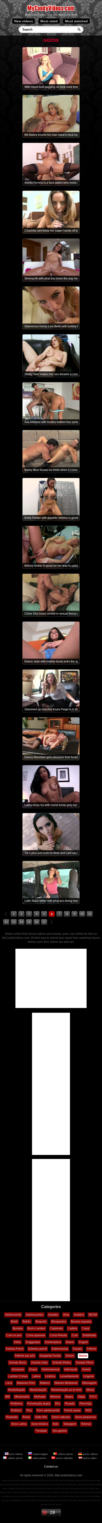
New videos (23, 21)
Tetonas (86, 1424)
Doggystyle (33, 1342)
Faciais (77, 1348)
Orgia (81, 1396)
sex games (74, 1492)
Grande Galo (39, 1362)
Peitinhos (16, 1403)
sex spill (46, 1496)
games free (43, 1480)
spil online (33, 1484)
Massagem (89, 1383)
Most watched (76, 21)
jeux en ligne (96, 1480)
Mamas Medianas (66, 1383)
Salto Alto (41, 1417)
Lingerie (88, 1376)
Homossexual (51, 1369)
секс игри (72, 1500)
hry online (68, 1484)
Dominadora (53, 1342)
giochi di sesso (37, 1496)
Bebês (27, 1321)
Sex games (59, 1430)
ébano (70, 1342)
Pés (57, 1403)
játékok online (88, 1484)
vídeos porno (65, 1454)
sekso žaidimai (62, 1500)
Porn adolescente (48, 1410)
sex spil (61, 1496)
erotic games (56, 1504)
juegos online (74, 1480)
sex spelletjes (95, 1496)
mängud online (13, 1488)
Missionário (21, 1396)
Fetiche (91, 1348)
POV (88, 1410)
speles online (25, 1488)
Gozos (83, 1355)
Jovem (86, 1369)
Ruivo (26, 1417)
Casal (85, 1328)
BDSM (93, 1314)
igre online (70, 1488)
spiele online (85, 1480)
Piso (29, 1410)
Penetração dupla (38, 1403)
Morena (55, 1396)
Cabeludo (56, 1328)
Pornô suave (72, 1410)
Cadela (72, 1328)
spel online (24, 1484)
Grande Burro (17, 1362)
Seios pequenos (85, 1417)
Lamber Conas (18, 1376)
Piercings (85, 1403)
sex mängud (40, 1500)
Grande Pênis (84, 1362)
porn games (45, 1504)
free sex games (21, 1480)
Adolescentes (34, 1314)
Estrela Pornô (14, 1348)
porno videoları (64, 1458)
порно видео (40, 1454)
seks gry (4, 1500)
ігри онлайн (51, 1484)
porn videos (16, 1454)
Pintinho (16, 1410)
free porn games (7, 1480)
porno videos (90, 1454)
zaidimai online (37, 1488)
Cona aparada (35, 1335)
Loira (8, 1383)
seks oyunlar (69, 1496)
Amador (53, 1314)
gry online (60, 1484)
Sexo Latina (19, 1424)
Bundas (18, 1328)
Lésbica (50, 1376)
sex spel (54, 1496)
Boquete (41, 1321)
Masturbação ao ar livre (66, 1389)
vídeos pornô (11, 1492)
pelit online (41, 1484)
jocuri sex (79, 1496)
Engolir (83, 1342)
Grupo (33, 1369)
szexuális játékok (84, 1500)
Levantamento (69, 1376)
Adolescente (13, 1314)
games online (33, 1480)
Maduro (45, 1383)
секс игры (83, 1492)
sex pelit (31, 1500)
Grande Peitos (61, 1362)
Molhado (40, 1396)
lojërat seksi (96, 1500)
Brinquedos (58, 1321)
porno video (89, 1458)
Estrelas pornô (37, 1348)
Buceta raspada (81, 1321)
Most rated (49, 21)
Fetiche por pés (25, 1355)
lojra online (47, 1488)
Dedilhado (89, 1335)
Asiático (79, 1314)
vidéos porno (15, 1458)
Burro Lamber (36, 1328)
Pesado (70, 1403)
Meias (90, 1389)
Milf (7, 1396)
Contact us (51, 1466)
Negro (69, 1396)
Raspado (12, 1417)
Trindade (41, 1430)
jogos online (64, 1480)
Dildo (17, 1342)
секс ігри (23, 1500)
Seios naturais (61, 1417)
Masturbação (16, 1389)
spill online (15, 1484)
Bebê (14, 1321)
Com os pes (14, 1335)
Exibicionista (60, 1348)
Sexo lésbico (39, 1424)
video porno (39, 1458)
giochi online (5, 1484)
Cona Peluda (58, 1335)
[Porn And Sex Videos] (51, 12)
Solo (56, 1424)
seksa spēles (50, 1500)
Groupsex (18, 1369)
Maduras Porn (26, 1383)
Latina (36, 1376)
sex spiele (92, 1492)
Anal (66, 1314)
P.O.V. (93, 1396)
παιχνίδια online (59, 1488)
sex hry (86, 1496)
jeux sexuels (26, 1496)
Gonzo (69, 1355)
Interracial (70, 1369)
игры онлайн (53, 1480)
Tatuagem (69, 1424)
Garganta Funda (50, 1355)
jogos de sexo (14, 1496)
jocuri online (78, 1484)
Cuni (75, 1335)
